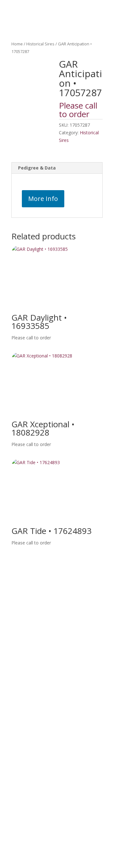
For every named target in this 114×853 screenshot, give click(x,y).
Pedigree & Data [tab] (37, 168)
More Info (43, 198)
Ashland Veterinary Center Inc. (69, 595)
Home (17, 44)
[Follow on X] (24, 626)
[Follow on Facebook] (11, 626)
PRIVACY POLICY (57, 816)
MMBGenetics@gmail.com (77, 609)
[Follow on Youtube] (37, 626)
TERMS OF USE (57, 799)
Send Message (82, 761)
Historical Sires (40, 44)
